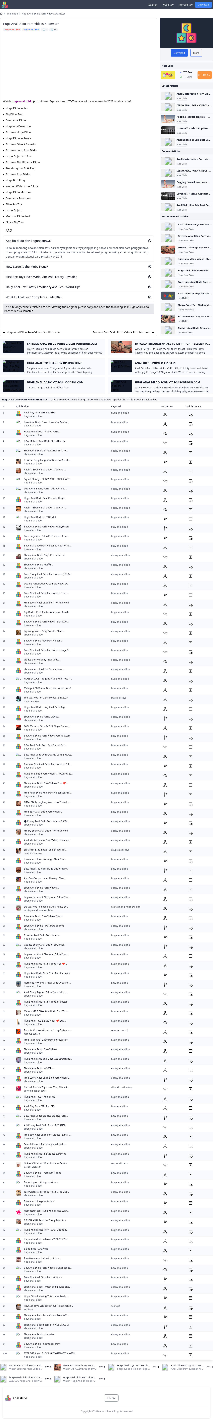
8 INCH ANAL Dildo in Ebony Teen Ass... (46, 1220)
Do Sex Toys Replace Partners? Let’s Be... (46, 906)
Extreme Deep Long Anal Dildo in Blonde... (47, 460)
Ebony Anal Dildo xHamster (39, 1334)
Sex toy (152, 5)
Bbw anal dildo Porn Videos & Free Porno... (47, 545)
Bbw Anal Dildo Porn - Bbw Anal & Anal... (46, 422)
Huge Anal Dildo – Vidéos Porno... (42, 431)
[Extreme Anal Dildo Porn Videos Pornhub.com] (168, 238)
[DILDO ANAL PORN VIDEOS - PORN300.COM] (168, 107)
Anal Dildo (182, 98)
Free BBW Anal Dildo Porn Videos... (43, 811)
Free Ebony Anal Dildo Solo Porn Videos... (47, 1077)
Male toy (168, 5)
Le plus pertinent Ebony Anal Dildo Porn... (47, 897)
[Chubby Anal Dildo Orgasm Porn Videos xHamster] (168, 330)
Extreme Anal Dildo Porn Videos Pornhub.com (121, 332)
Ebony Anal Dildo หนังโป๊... (38, 564)
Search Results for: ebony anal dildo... (45, 1144)
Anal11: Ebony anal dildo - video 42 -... (45, 469)
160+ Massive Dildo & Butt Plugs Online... (47, 726)
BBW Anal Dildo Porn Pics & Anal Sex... (45, 745)
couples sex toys (33, 853)
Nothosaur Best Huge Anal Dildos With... (46, 1210)
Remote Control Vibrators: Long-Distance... (47, 1030)
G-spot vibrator (32, 1166)
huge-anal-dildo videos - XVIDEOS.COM (46, 1239)
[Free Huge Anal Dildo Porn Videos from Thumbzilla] (168, 284)
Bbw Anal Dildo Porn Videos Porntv (43, 916)
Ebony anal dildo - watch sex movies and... (47, 1286)
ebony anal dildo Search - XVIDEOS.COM (46, 1324)
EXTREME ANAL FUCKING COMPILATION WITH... (50, 1353)
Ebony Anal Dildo (186, 309)
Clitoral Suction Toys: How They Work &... (46, 1087)
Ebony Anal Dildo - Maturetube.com (44, 925)
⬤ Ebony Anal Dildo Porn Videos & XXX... (46, 821)
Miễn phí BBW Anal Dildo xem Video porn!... (48, 688)
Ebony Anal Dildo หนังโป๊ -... (39, 1068)
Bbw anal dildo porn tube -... (40, 1201)
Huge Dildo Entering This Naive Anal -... (46, 1296)
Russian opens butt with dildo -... (42, 1258)
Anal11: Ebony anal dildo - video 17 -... (45, 507)
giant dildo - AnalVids (36, 1248)
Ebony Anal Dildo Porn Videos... (41, 887)
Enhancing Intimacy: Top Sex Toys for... (45, 849)
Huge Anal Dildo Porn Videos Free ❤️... (45, 963)
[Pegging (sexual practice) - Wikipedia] (168, 119)
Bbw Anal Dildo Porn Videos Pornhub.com (47, 735)
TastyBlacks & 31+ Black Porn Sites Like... (46, 1191)
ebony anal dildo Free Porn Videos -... (44, 669)
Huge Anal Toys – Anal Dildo (39, 1096)
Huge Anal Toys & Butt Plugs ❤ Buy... (45, 1020)
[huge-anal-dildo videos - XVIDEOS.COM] (168, 261)
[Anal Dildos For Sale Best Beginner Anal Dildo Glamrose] (168, 142)
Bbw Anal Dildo (186, 332)
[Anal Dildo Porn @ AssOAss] (168, 227)
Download (203, 4)
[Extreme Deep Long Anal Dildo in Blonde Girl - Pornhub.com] (168, 319)
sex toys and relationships (38, 910)
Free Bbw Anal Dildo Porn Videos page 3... (47, 650)
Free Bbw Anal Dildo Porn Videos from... (46, 593)
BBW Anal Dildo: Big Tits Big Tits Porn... (46, 1115)
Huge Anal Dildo (186, 229)
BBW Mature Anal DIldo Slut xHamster (45, 441)
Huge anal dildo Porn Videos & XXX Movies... (48, 773)
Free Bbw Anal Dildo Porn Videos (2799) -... (47, 1134)
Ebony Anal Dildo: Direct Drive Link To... (46, 450)
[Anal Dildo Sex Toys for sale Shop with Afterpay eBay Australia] (168, 296)
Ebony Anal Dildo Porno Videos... (42, 716)
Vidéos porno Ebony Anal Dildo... (42, 659)
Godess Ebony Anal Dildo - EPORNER (44, 944)
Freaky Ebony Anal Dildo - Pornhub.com (46, 830)
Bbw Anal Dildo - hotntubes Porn (42, 1343)
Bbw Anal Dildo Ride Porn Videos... (43, 640)
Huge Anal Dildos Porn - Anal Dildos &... (46, 1229)
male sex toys (31, 701)
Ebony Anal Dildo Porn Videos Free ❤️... (46, 783)
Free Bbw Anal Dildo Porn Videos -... (44, 1277)
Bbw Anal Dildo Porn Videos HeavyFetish (46, 526)
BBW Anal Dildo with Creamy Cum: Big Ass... (48, 754)
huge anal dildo (22, 101)
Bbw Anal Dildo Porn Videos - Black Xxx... (46, 621)
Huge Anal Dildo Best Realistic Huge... (45, 498)
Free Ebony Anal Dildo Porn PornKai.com (46, 602)
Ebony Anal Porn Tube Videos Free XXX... (46, 1315)
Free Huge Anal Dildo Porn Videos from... (46, 536)
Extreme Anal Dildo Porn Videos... (42, 935)
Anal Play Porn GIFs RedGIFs (39, 412)
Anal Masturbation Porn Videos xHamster (47, 840)
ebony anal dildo (33, 454)
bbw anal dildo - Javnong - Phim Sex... (45, 859)
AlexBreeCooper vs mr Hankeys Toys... (45, 878)
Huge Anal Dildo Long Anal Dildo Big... (45, 707)
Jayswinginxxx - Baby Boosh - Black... (44, 631)
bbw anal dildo (32, 425)
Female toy (186, 5)
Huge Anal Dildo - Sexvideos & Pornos (45, 1153)
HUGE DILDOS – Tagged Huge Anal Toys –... (48, 678)
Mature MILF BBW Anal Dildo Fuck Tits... (46, 1011)
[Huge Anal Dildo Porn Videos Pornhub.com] (168, 273)
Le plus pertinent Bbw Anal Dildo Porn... (46, 954)
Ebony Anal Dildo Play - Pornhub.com (44, 555)
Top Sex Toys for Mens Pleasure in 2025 (46, 697)
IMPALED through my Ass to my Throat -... (47, 802)
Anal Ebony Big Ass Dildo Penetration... (45, 992)
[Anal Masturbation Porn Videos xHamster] (168, 96)
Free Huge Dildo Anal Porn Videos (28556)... (48, 792)
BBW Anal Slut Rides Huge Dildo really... (46, 868)
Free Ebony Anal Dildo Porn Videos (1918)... (48, 574)
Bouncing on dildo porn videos (41, 1182)
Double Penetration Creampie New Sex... (46, 583)
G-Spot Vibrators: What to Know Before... (46, 1163)
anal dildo (12, 13)
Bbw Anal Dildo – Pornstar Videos (42, 1172)
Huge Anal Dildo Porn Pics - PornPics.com (47, 973)
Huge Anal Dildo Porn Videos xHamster (43, 13)
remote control (32, 1033)
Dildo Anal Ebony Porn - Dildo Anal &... (45, 488)
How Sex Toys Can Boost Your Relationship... (48, 1305)
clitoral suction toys (35, 1090)
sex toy (111, 1397)
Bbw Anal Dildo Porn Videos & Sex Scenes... (48, 1267)
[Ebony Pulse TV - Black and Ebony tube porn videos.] (168, 307)
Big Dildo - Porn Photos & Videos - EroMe (46, 612)
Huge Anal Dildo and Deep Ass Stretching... (48, 1058)
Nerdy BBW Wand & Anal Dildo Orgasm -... (47, 982)
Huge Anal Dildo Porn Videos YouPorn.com (34, 332)
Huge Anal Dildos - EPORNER (40, 517)
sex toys (28, 1309)
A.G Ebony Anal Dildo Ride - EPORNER (45, 1125)
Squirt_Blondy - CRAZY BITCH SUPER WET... (47, 479)
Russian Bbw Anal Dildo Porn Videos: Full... (48, 764)
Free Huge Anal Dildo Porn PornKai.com (46, 1039)
